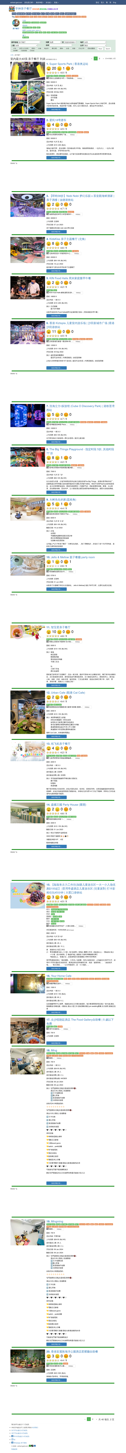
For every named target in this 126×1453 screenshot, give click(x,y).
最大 (42, 13)
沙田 (48, 32)
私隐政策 (14, 1449)
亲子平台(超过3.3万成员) (19, 1433)
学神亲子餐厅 (23, 8)
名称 (47, 45)
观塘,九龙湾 (26, 22)
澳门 (24, 35)
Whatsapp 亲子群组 (20, 1443)
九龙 (24, 20)
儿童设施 (24, 50)
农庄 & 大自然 (24, 17)
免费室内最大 (70, 13)
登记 (97, 2)
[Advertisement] (63, 177)
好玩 (57, 13)
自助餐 (84, 17)
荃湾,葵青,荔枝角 (28, 32)
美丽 (63, 17)
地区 (82, 42)
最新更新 (20, 13)
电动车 (45, 17)
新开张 (28, 13)
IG (14, 1439)
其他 (56, 2)
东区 (34, 27)
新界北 (33, 30)
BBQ (31, 17)
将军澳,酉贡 (62, 32)
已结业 (32, 50)
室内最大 (35, 13)
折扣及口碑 (28, 2)
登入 (102, 2)
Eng (114, 2)
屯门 (36, 32)
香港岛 (24, 25)
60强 (14, 13)
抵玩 (62, 13)
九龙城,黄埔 (35, 22)
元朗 (40, 32)
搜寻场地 (14, 42)
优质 (52, 13)
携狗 (55, 17)
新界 (24, 30)
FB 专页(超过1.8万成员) (21, 1436)
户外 (17, 17)
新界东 (38, 30)
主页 (11, 55)
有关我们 (35, 1427)
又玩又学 (69, 17)
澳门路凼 (25, 37)
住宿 (59, 17)
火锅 (35, 17)
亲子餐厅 (16, 28)
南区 (38, 27)
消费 (47, 42)
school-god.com (16, 2)
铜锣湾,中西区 (27, 27)
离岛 (44, 32)
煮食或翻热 (76, 17)
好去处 (48, 2)
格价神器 (39, 2)
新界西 (29, 30)
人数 (13, 45)
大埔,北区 (54, 32)
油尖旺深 (43, 22)
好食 (47, 13)
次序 (82, 45)
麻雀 (39, 17)
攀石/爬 (50, 17)
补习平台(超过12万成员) (19, 1430)
